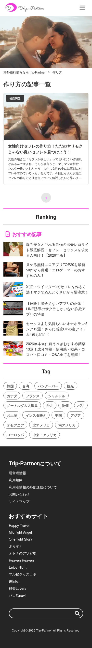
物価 (65, 405)
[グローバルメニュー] (82, 8)
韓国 (10, 385)
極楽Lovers (17, 588)
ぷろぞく (16, 546)
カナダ (12, 395)
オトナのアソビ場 (22, 553)
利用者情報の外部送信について (33, 487)
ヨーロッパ (15, 434)
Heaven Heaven (21, 560)
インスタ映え (36, 415)
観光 (70, 385)
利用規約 (16, 479)
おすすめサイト (28, 516)
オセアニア (15, 425)
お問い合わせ (19, 494)
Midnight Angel (20, 532)
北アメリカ (41, 425)
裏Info (13, 581)
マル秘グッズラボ (22, 574)
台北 (49, 405)
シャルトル (56, 395)
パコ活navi (17, 595)
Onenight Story (20, 539)
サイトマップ (19, 501)
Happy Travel (19, 525)
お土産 (12, 415)
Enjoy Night (17, 567)
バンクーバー (48, 385)
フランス (32, 395)
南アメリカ (67, 425)
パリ (80, 405)
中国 (58, 415)
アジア (75, 415)
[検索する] (77, 613)
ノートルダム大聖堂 (22, 405)
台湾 (25, 385)
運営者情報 (17, 472)
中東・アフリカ (45, 434)
